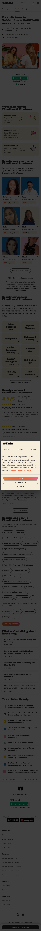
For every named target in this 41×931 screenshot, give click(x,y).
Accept (20, 478)
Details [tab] (20, 449)
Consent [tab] (7, 449)
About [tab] (33, 449)
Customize (19, 482)
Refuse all (20, 486)
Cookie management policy (21, 470)
